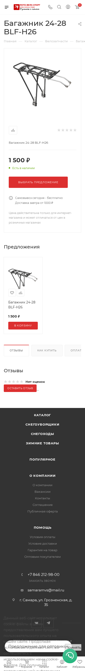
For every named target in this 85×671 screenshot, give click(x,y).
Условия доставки (42, 543)
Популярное (42, 459)
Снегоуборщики (42, 424)
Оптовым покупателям (42, 557)
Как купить (47, 350)
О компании (43, 475)
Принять (73, 647)
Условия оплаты (42, 537)
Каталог (42, 415)
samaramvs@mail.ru (46, 590)
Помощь (42, 527)
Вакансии (42, 491)
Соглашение (43, 505)
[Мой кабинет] (68, 7)
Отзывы (16, 350)
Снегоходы (42, 434)
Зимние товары (42, 443)
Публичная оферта (42, 511)
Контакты (42, 498)
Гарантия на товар (42, 550)
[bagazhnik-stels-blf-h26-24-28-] (42, 84)
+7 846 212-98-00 (44, 575)
